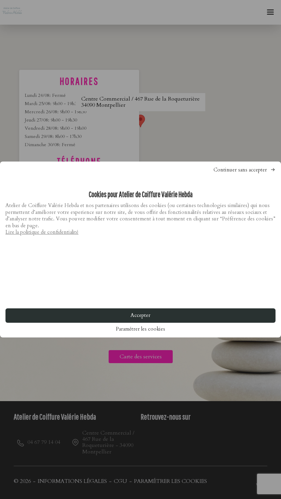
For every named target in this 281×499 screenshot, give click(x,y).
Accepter (140, 315)
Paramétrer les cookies (140, 329)
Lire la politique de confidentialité (41, 232)
